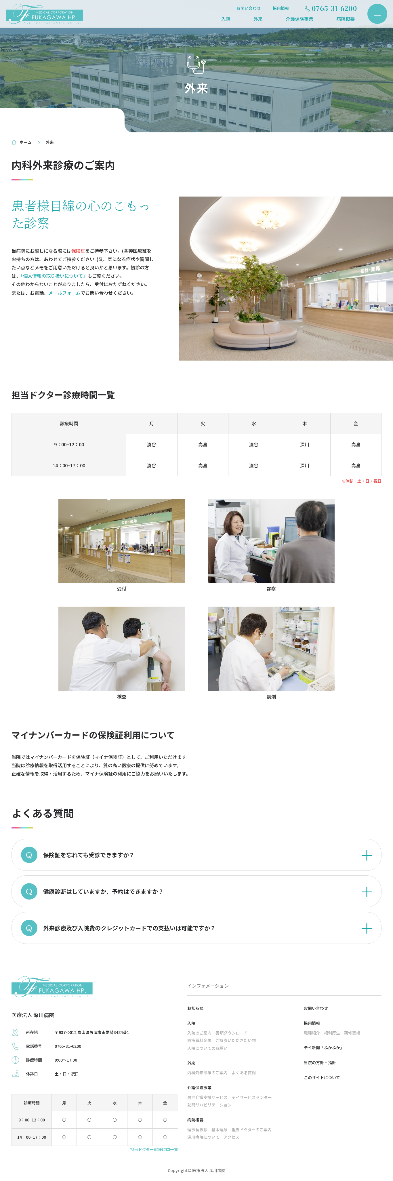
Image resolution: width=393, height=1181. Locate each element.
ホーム (26, 142)
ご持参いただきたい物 (235, 1040)
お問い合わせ (248, 8)
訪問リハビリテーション (209, 1105)
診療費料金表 (199, 1040)
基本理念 (219, 1129)
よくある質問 (244, 1072)
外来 (258, 18)
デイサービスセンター (252, 1097)
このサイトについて (322, 1077)
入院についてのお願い (207, 1048)
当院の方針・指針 (320, 1062)
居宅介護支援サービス (207, 1097)
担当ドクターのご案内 (252, 1129)
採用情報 (281, 8)
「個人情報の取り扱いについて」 (54, 275)
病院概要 (345, 18)
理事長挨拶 (197, 1129)
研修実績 (352, 1033)
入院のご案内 (199, 1033)
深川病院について (203, 1137)
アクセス (231, 1137)
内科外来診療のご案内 (207, 1072)
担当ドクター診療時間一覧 (154, 1149)
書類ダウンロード (231, 1033)
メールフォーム (64, 292)
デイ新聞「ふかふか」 (324, 1047)
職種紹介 (312, 1033)
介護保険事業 (299, 18)
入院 (225, 18)
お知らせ (195, 1008)
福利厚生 (332, 1033)
